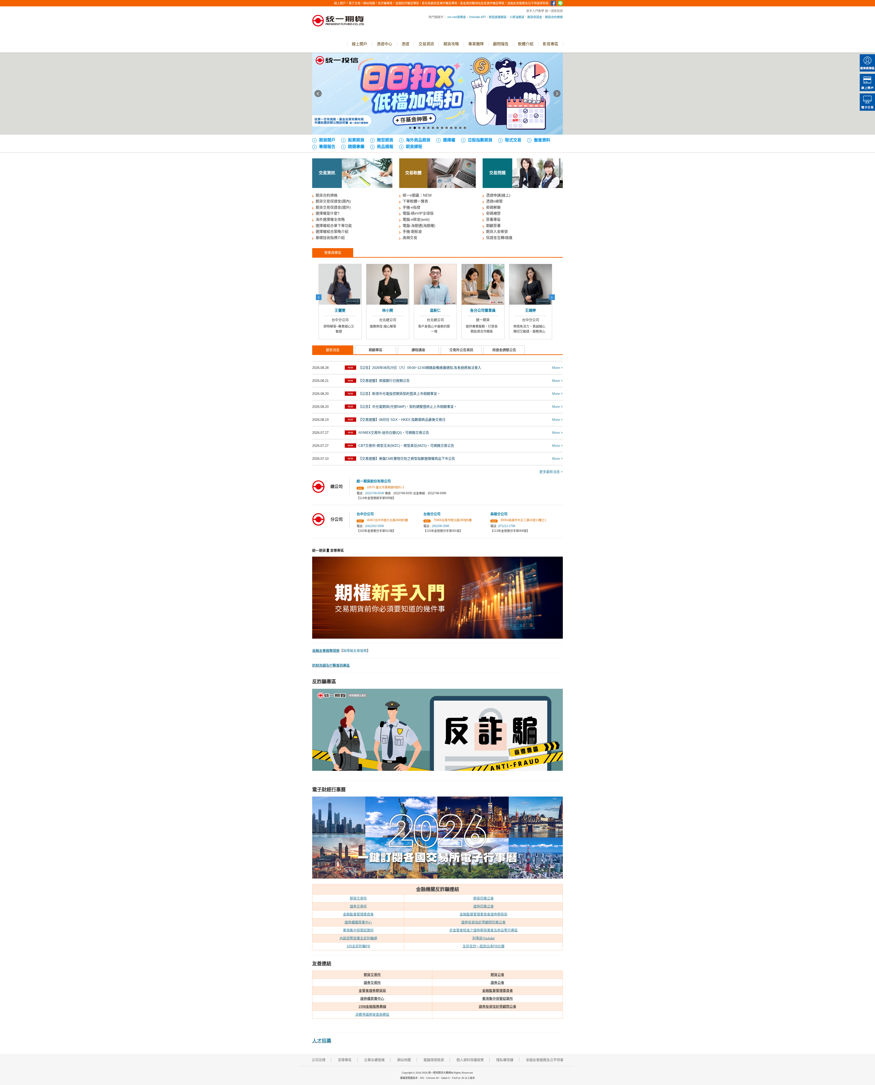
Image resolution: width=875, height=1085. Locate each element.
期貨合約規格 (554, 17)
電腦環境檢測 (433, 1060)
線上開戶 (867, 82)
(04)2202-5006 (374, 526)
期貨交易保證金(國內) (333, 201)
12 (460, 128)
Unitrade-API (477, 17)
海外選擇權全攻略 (330, 219)
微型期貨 (385, 140)
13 (465, 128)
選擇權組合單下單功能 (334, 226)
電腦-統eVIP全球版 (418, 213)
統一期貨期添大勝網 (338, 21)
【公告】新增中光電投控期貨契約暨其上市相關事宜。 (399, 394)
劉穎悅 (438, 310)
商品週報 (385, 146)
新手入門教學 (535, 11)
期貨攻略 (451, 44)
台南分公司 (438, 320)
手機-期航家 (412, 232)
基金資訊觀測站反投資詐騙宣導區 (482, 3)
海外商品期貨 (418, 140)
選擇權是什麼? (328, 213)
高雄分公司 (486, 320)
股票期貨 (356, 140)
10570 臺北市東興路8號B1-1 (385, 487)
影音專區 (550, 44)
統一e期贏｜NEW (417, 195)
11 (456, 128)
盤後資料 (542, 140)
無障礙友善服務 (355, 651)
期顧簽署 (493, 226)
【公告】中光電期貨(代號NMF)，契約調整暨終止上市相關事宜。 (407, 407)
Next (557, 93)
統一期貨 (343, 320)
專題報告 (327, 146)
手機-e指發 (411, 207)
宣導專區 (345, 1060)
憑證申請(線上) (498, 195)
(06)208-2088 (440, 526)
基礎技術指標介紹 (330, 238)
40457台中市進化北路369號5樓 (387, 520)
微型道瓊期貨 (498, 17)
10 (451, 128)
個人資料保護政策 (470, 1060)
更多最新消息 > (551, 472)
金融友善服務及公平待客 (545, 1060)
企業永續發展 (374, 1060)
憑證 (405, 44)
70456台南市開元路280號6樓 (453, 520)
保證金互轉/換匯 (499, 238)
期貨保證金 (534, 17)
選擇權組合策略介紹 (332, 232)
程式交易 (513, 140)
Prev (318, 93)
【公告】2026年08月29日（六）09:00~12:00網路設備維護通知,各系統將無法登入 (419, 368)
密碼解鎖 (493, 207)
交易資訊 (426, 44)
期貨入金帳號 (497, 232)
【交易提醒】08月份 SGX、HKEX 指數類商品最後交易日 (401, 420)
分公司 (336, 519)
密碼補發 (493, 213)
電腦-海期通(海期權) (419, 226)
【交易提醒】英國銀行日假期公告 (384, 381)
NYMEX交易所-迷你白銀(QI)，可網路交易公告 (393, 433)
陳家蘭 (486, 310)
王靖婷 (391, 310)
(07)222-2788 (506, 526)
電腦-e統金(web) (416, 219)
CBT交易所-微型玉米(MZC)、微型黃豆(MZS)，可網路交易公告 (406, 445)
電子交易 (867, 102)
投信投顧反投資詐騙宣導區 (439, 3)
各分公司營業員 (343, 310)
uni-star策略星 (456, 17)
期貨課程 (414, 146)
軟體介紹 (525, 44)
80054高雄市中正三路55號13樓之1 (523, 520)
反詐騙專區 (385, 3)
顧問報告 (501, 44)
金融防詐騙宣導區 (407, 3)
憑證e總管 (494, 201)
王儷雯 (534, 310)
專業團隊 (476, 44)
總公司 (336, 486)
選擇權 (449, 140)
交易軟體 (413, 173)
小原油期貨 (517, 17)
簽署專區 (493, 219)
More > (557, 368)
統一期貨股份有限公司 (374, 481)
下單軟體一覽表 (415, 201)
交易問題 (497, 173)
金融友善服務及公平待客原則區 (528, 3)
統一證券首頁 (554, 11)
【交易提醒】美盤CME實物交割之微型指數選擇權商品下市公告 (406, 458)
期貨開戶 (327, 140)
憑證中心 (384, 44)
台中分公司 (391, 320)
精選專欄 (356, 146)
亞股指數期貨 (480, 140)
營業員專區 (867, 63)
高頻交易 (410, 238)
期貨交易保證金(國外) (333, 207)
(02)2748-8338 (374, 493)
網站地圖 (369, 3)
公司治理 (318, 1060)
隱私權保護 (504, 1060)
